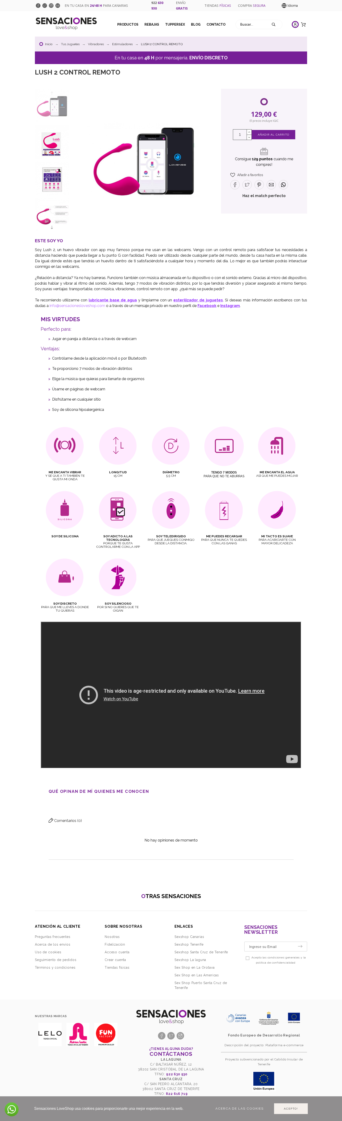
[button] (246, 175)
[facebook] (38, 5)
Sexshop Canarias (189, 937)
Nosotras (112, 937)
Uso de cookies (48, 952)
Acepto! (291, 1108)
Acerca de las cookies (239, 1108)
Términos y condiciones (55, 967)
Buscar (276, 24)
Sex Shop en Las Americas (196, 975)
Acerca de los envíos (52, 944)
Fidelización (115, 944)
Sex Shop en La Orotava (194, 967)
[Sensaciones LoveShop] (66, 24)
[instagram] (51, 5)
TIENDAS (218, 5)
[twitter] (44, 5)
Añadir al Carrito (273, 134)
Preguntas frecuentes (52, 937)
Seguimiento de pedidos (55, 960)
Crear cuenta (115, 960)
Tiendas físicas (117, 967)
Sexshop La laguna (190, 960)
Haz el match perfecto (264, 196)
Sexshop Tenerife (188, 944)
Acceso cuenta (117, 952)
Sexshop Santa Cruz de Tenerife (201, 952)
